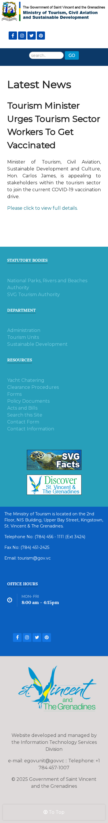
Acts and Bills (22, 408)
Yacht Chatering (25, 380)
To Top (56, 812)
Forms (14, 394)
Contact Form (23, 422)
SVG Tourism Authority (33, 294)
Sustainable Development (37, 344)
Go (72, 55)
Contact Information (30, 429)
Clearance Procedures (33, 387)
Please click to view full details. (42, 208)
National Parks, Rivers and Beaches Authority (47, 284)
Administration (23, 330)
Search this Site (24, 415)
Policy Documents (28, 401)
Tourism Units (23, 337)
